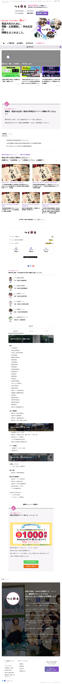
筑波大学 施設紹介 (17, 481)
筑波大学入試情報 (16, 415)
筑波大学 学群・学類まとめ (19, 420)
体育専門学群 (15, 399)
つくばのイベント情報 (17, 497)
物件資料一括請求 (42, 12)
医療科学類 (14, 397)
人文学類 (14, 348)
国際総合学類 (15, 357)
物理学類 (14, 376)
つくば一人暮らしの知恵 (18, 466)
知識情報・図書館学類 (17, 392)
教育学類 (14, 359)
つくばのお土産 (15, 494)
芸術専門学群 (15, 402)
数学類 (13, 374)
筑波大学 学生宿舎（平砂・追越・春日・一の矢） (24, 434)
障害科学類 (14, 364)
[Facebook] (28, 266)
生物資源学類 (15, 369)
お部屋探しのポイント (17, 432)
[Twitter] (31, 266)
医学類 (13, 395)
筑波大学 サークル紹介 (18, 479)
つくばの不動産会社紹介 (18, 439)
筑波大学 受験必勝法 (17, 418)
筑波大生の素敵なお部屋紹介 (19, 441)
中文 (59, 1)
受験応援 (10, 43)
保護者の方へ (40, 43)
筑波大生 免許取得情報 (17, 472)
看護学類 (14, 404)
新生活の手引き (8, 670)
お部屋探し (14, 450)
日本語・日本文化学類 (17, 352)
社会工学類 (14, 385)
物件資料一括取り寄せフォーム (9, 675)
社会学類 (14, 355)
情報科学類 (14, 388)
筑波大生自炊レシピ (17, 486)
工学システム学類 (16, 383)
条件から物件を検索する (31, 561)
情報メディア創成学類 (17, 390)
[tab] (4, 134)
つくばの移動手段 (16, 488)
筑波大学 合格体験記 (17, 407)
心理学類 (14, 362)
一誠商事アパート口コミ (18, 448)
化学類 (13, 378)
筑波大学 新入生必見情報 (18, 483)
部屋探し (20, 43)
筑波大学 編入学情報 (17, 413)
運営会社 (31, 326)
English (55, 1)
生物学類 (14, 366)
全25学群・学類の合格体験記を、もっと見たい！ (30, 219)
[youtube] (33, 266)
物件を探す (30, 12)
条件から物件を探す (9, 672)
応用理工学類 (15, 381)
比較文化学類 (15, 350)
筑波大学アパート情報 (17, 437)
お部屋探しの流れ (9, 667)
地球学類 (14, 371)
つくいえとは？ (19, 12)
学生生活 (29, 43)
